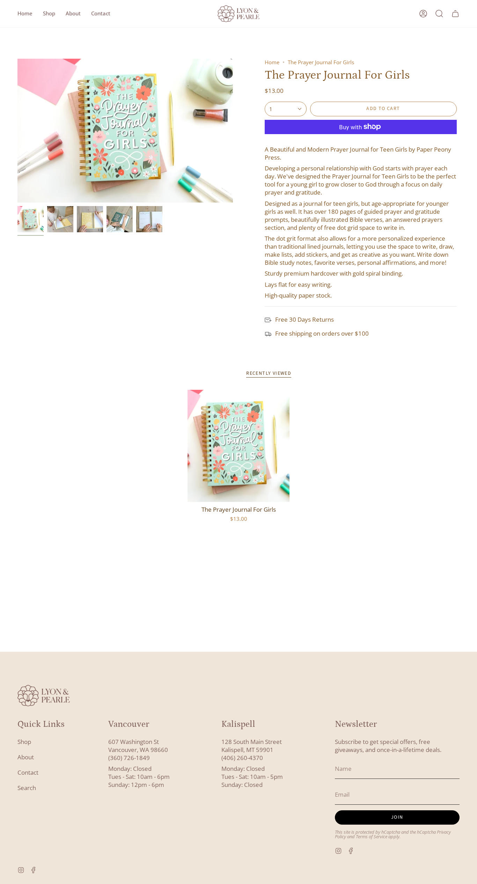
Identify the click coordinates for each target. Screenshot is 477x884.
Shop (24, 742)
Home (272, 62)
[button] (49, 13)
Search (26, 788)
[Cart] (455, 14)
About (25, 757)
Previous (17, 131)
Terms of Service (371, 837)
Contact (27, 772)
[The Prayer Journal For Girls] (239, 446)
